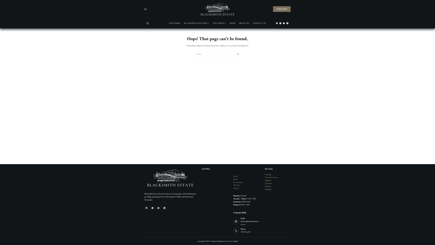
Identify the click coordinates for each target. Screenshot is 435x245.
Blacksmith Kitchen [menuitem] (195, 23)
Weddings (268, 189)
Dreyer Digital (233, 241)
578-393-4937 (246, 232)
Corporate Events (271, 177)
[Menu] (145, 9)
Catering (268, 174)
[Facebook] (277, 23)
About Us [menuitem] (244, 23)
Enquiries (268, 180)
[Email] (284, 23)
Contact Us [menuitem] (259, 23)
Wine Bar (236, 185)
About (235, 176)
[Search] (148, 23)
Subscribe (281, 9)
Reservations (238, 182)
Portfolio (268, 186)
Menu (235, 179)
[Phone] (287, 23)
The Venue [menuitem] (219, 23)
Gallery (236, 188)
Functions (268, 183)
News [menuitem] (232, 23)
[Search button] (238, 54)
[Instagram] (280, 23)
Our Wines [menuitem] (174, 23)
